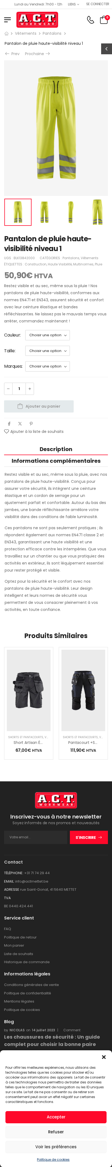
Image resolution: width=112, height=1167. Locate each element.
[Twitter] (20, 424)
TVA (7, 898)
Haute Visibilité (60, 264)
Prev (14, 53)
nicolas (17, 1030)
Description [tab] (56, 449)
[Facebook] (9, 424)
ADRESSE (11, 889)
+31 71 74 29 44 (37, 873)
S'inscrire (86, 837)
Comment (70, 1030)
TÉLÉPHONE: (13, 873)
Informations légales (27, 974)
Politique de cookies (53, 1159)
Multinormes (83, 264)
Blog (9, 1022)
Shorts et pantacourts (25, 737)
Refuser (56, 1132)
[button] (104, 1057)
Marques (13, 366)
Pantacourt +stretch (87, 742)
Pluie (98, 264)
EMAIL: (9, 881)
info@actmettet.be (31, 881)
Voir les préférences (56, 1147)
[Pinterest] (31, 424)
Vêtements (25, 33)
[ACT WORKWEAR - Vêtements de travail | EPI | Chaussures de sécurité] (37, 20)
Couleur (12, 335)
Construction (35, 264)
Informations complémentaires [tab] (56, 461)
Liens (72, 4)
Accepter (56, 1117)
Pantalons (52, 33)
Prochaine (36, 53)
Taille (9, 351)
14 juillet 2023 (43, 1030)
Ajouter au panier (43, 406)
